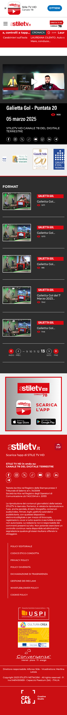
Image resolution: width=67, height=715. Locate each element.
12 (38, 351)
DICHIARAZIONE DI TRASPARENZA (29, 574)
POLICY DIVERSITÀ (20, 567)
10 (31, 351)
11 (34, 351)
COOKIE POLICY (19, 594)
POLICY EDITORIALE (21, 546)
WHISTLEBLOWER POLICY (24, 588)
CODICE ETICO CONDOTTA (24, 553)
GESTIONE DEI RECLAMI (23, 581)
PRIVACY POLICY (19, 560)
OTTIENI (54, 8)
